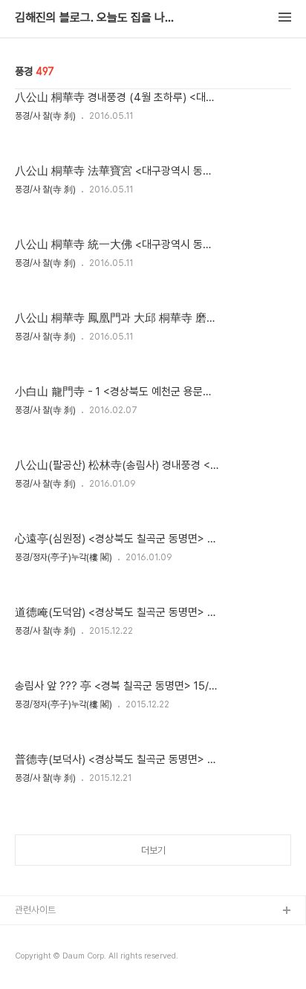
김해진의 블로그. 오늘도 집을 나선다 (96, 18)
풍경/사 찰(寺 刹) (45, 116)
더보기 (153, 850)
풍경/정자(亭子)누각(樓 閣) (63, 557)
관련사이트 (35, 909)
